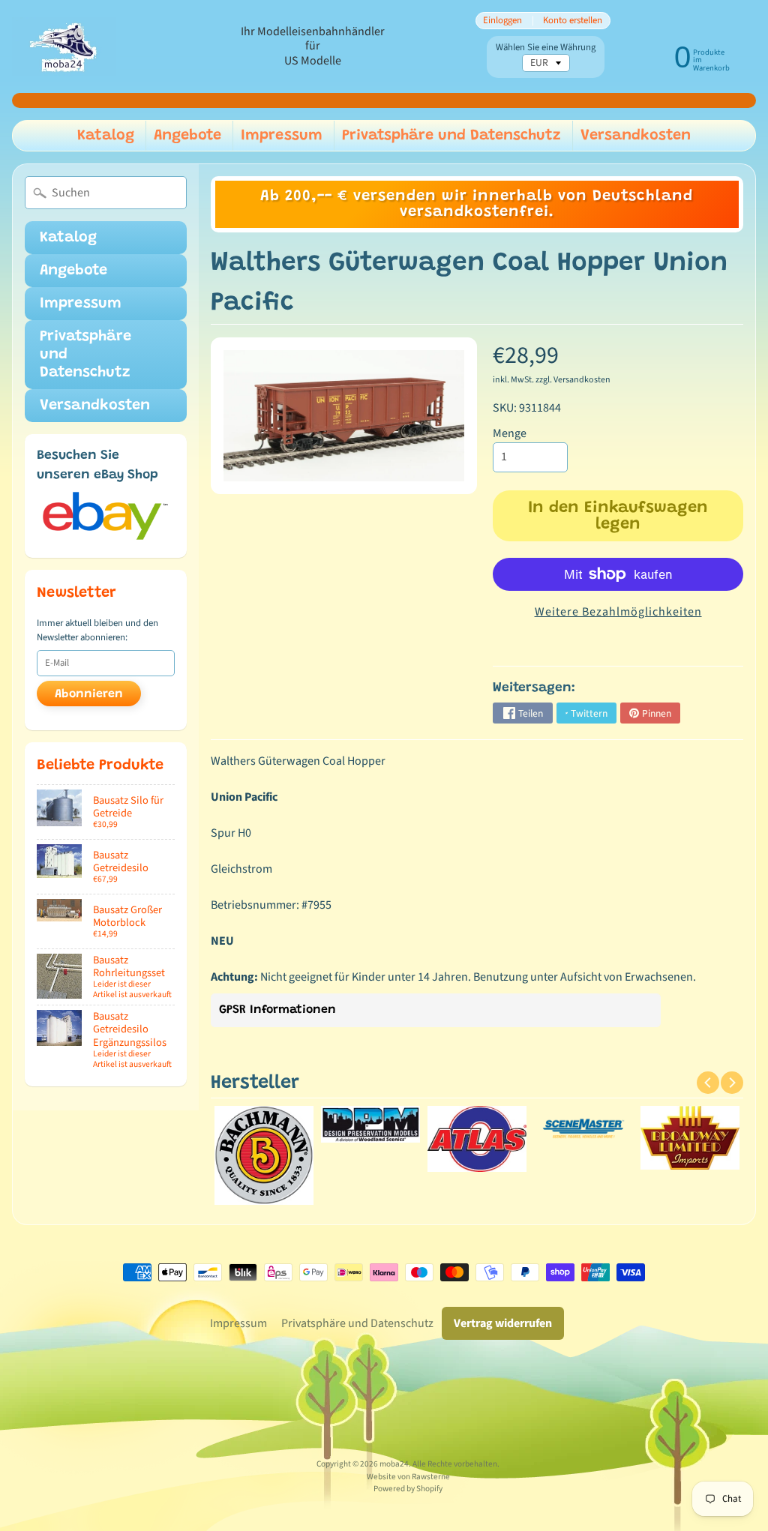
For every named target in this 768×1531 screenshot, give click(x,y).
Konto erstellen (572, 20)
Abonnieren (89, 694)
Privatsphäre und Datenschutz (451, 135)
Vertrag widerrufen (503, 1323)
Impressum (281, 135)
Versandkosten (635, 135)
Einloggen (502, 20)
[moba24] (64, 46)
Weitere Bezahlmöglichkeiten (618, 612)
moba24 (394, 1464)
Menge (509, 433)
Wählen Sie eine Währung (546, 47)
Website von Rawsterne (408, 1476)
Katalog (105, 135)
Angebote (187, 135)
